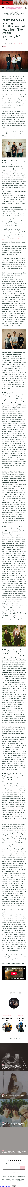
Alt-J (3, 46)
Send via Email (20, 993)
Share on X (11, 993)
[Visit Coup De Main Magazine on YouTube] (10, 1160)
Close (14, 1186)
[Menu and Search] (3, 8)
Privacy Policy (14, 1172)
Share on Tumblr (17, 993)
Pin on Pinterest (14, 993)
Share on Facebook (8, 993)
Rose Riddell (18, 43)
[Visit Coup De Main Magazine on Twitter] (16, 1160)
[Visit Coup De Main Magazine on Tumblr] (18, 1160)
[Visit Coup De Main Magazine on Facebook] (8, 1160)
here (9, 959)
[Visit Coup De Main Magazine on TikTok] (14, 1160)
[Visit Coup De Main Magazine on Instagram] (12, 1160)
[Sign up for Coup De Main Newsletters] (20, 1160)
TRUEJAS (25, 8)
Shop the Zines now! (6, 1186)
